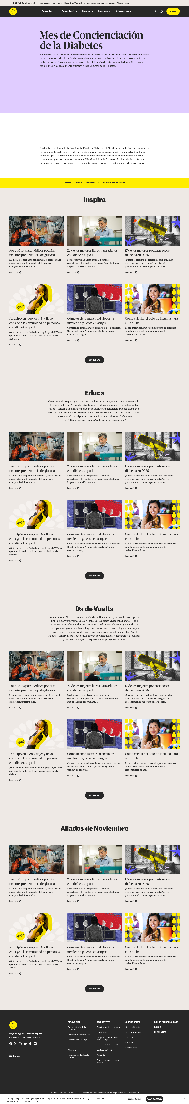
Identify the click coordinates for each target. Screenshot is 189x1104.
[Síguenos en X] (15, 1043)
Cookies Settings (134, 1099)
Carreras (129, 1043)
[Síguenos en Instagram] (20, 1043)
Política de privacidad (115, 1093)
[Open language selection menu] (161, 11)
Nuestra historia (132, 1027)
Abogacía (72, 1050)
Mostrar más (94, 360)
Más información (124, 3)
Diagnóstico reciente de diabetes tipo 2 (107, 1039)
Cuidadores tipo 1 (75, 1045)
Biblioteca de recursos (166, 1022)
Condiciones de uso (131, 1093)
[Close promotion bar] (177, 3)
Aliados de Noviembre (114, 183)
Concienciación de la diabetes (77, 1028)
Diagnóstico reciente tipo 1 (79, 1035)
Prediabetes (102, 1032)
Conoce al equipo (133, 1032)
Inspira (67, 183)
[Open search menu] (154, 11)
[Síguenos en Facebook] (10, 1043)
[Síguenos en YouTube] (25, 1043)
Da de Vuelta (92, 183)
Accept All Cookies (154, 1099)
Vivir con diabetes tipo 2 (107, 1045)
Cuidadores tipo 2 (104, 1050)
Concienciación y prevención (109, 1027)
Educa (79, 183)
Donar (173, 11)
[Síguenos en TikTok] (30, 1043)
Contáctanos (131, 1048)
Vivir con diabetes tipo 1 (78, 1040)
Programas (160, 1032)
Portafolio (129, 1037)
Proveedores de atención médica (79, 1056)
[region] (94, 1099)
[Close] (185, 1099)
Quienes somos (132, 1022)
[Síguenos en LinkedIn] (35, 1043)
